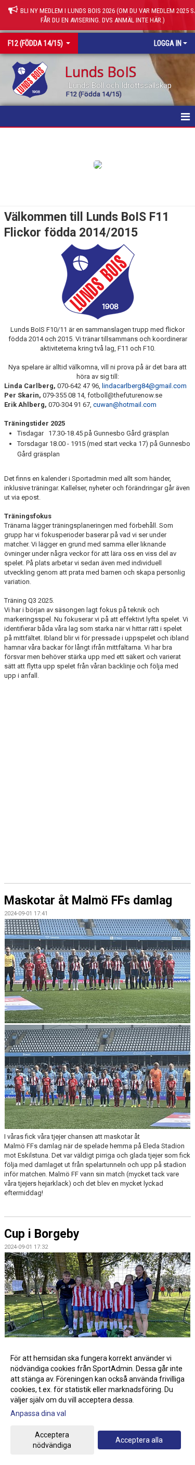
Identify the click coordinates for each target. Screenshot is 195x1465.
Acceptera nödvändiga (52, 1440)
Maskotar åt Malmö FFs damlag (88, 900)
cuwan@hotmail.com (125, 404)
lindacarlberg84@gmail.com (144, 386)
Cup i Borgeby (42, 1234)
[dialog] (97, 1401)
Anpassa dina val (38, 1413)
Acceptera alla (139, 1440)
